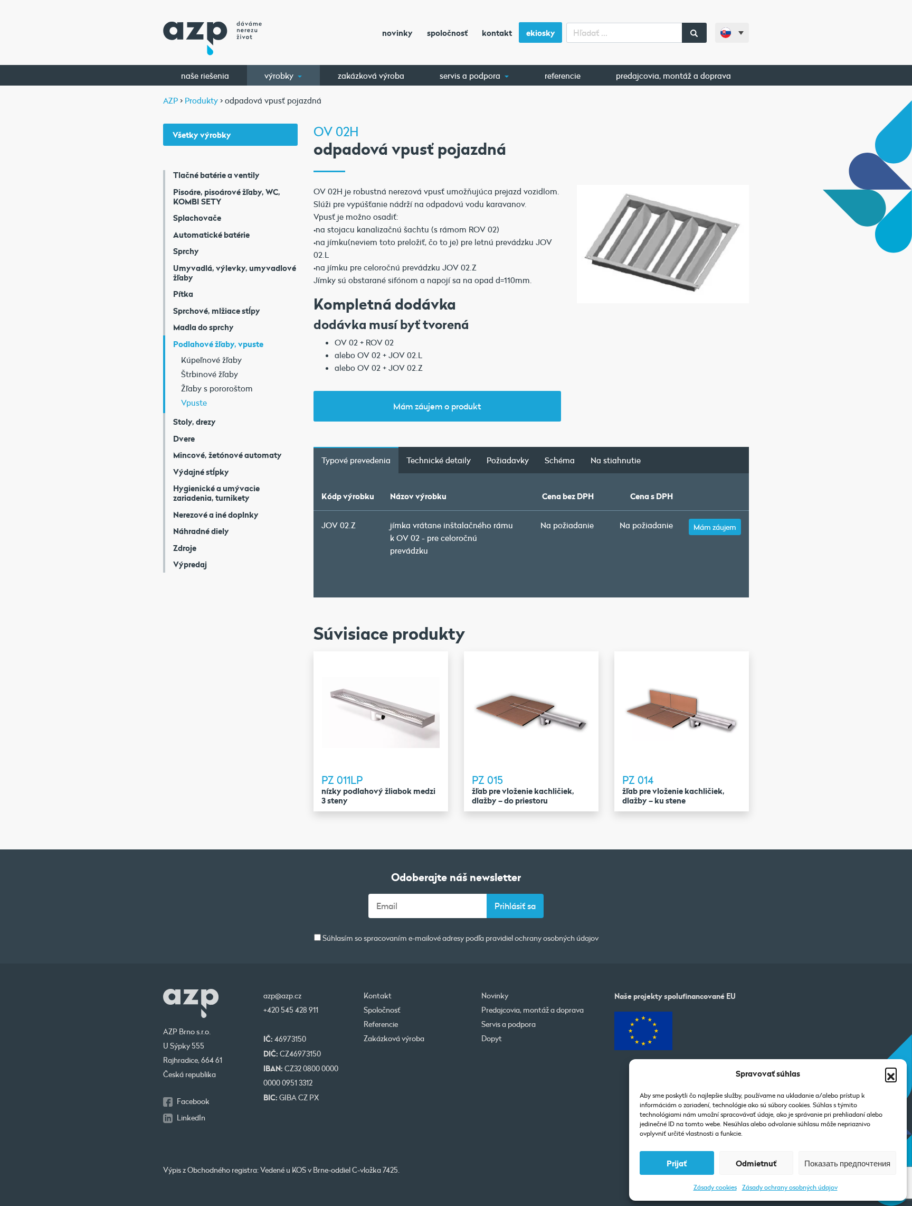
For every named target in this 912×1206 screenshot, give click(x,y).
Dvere (184, 438)
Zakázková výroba (371, 75)
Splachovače (197, 217)
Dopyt (491, 1038)
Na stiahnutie (616, 460)
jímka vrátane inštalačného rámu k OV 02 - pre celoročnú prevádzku (451, 538)
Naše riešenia (205, 75)
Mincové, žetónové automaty (227, 455)
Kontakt (497, 32)
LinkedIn (191, 1118)
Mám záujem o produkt (437, 406)
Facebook (193, 1101)
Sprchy (186, 251)
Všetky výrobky (202, 134)
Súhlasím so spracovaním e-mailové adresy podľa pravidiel (459, 938)
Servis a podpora (471, 75)
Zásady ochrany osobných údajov (790, 1187)
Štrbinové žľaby (209, 374)
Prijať (677, 1163)
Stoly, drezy (194, 421)
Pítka (183, 293)
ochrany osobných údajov (556, 938)
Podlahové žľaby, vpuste (218, 344)
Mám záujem (715, 527)
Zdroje (184, 548)
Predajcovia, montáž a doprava (673, 75)
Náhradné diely (201, 531)
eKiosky (540, 32)
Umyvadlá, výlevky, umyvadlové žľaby (234, 272)
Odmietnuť (756, 1163)
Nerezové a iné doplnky (216, 514)
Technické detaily (438, 460)
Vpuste (194, 402)
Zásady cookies (715, 1187)
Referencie (563, 75)
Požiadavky (508, 460)
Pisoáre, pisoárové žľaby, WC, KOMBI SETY (226, 196)
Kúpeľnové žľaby (211, 359)
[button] (891, 1073)
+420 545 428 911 (290, 1010)
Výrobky (280, 75)
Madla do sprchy (203, 327)
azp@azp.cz (282, 996)
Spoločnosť (447, 32)
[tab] (356, 460)
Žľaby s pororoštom (217, 388)
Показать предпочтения (847, 1163)
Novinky (397, 32)
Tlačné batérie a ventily (216, 175)
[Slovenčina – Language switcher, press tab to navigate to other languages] (732, 33)
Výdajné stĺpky (201, 471)
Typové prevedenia (356, 460)
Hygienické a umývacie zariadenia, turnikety (216, 492)
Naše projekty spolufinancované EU (675, 996)
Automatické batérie (211, 234)
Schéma (560, 460)
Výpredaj (190, 564)
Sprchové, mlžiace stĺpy (216, 310)
